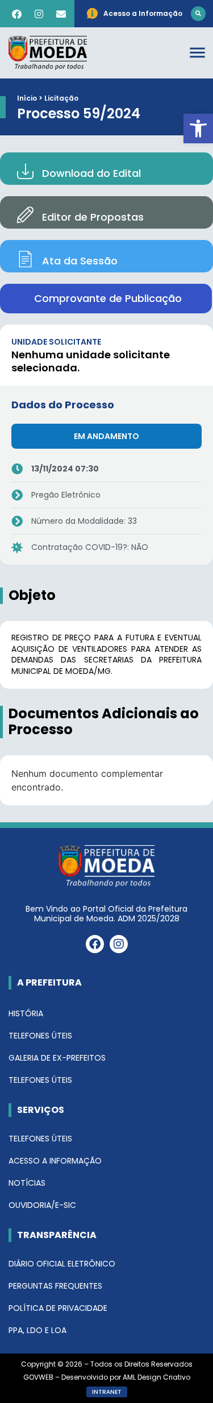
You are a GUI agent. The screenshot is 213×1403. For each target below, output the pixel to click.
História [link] (26, 1013)
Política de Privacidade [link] (58, 1308)
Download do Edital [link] (91, 173)
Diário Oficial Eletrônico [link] (62, 1263)
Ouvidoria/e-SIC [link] (42, 1205)
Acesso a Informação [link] (55, 1160)
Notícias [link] (27, 1183)
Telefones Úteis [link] (40, 1035)
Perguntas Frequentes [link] (55, 1286)
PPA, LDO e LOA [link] (37, 1330)
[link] (198, 128)
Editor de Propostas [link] (93, 217)
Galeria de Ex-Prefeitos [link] (57, 1057)
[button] (198, 13)
